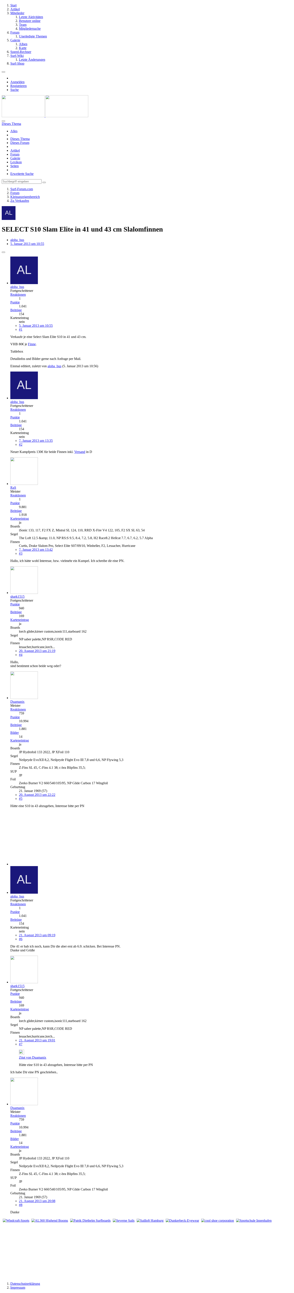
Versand (79, 452)
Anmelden (17, 82)
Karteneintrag (19, 518)
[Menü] (3, 72)
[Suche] (3, 121)
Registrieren (18, 86)
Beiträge (16, 310)
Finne (32, 344)
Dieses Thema (20, 139)
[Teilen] (3, 252)
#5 (20, 798)
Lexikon (16, 162)
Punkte (15, 302)
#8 (20, 1205)
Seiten (14, 166)
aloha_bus (17, 240)
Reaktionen (18, 294)
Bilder (14, 732)
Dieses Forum (19, 143)
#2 (20, 444)
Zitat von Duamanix (32, 1057)
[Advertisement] (37, 838)
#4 (20, 655)
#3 (20, 553)
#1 (20, 329)
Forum (14, 154)
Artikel (15, 150)
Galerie (15, 158)
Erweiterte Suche (22, 174)
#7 (20, 1044)
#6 (20, 939)
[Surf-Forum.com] (45, 116)
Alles (13, 131)
